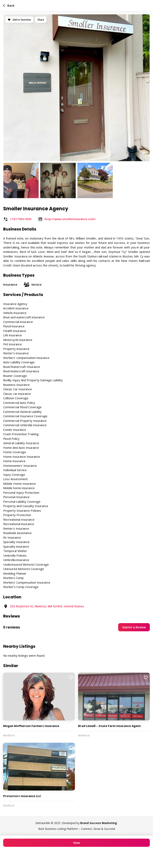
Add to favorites (21, 19)
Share (40, 19)
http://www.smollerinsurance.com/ (70, 219)
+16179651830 (20, 219)
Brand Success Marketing (98, 823)
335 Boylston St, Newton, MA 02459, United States (47, 606)
